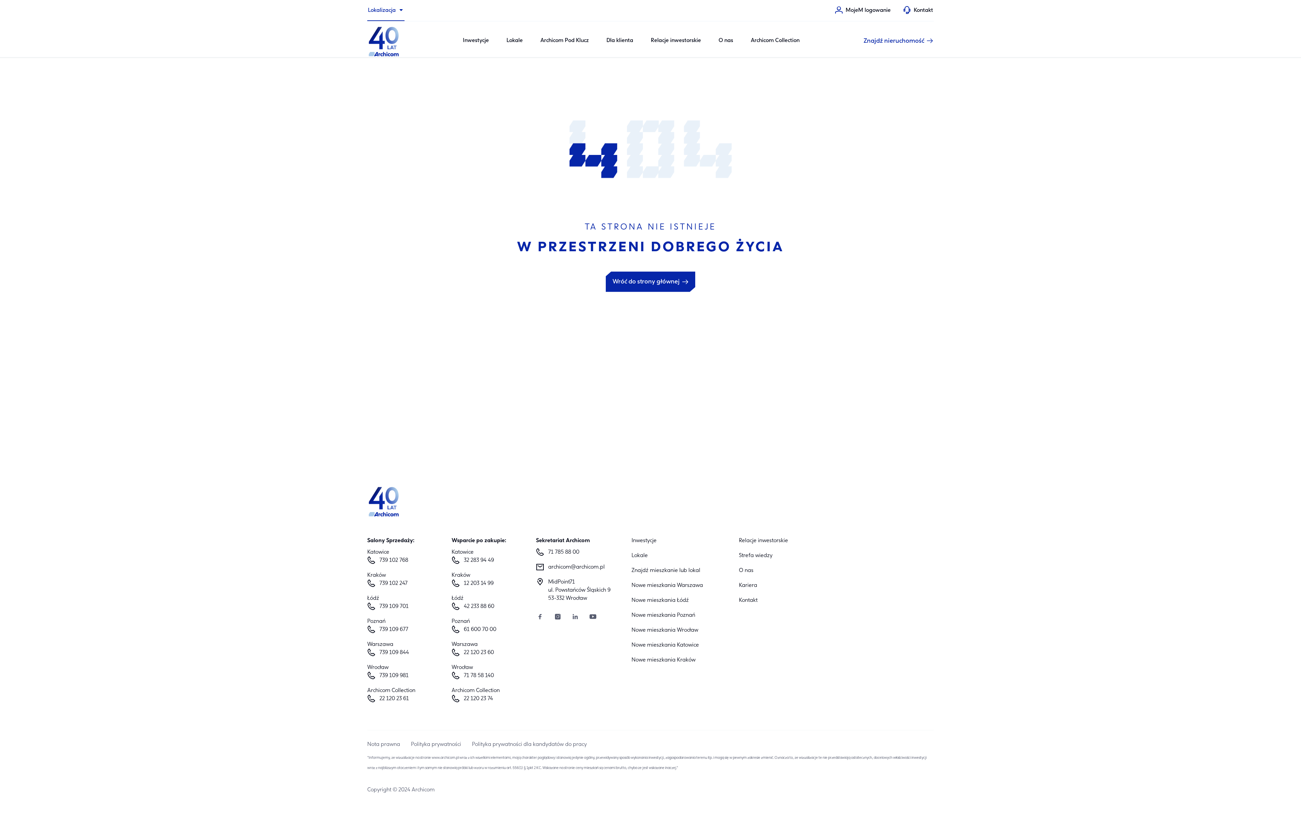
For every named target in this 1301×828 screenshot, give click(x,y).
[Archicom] (384, 40)
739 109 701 (394, 606)
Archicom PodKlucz (564, 40)
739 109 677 (393, 629)
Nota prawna (383, 744)
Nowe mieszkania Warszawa (667, 585)
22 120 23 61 (394, 699)
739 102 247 (393, 583)
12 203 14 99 (479, 583)
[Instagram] (558, 618)
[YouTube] (593, 618)
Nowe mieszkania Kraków (664, 660)
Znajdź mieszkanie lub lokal (666, 570)
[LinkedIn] (575, 618)
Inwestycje (476, 40)
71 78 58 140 (479, 675)
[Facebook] (540, 618)
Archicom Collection (775, 40)
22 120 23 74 (478, 699)
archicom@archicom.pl (576, 567)
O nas (726, 40)
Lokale (515, 40)
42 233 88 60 (479, 606)
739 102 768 (393, 560)
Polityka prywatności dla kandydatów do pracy (529, 744)
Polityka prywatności (436, 744)
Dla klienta (619, 40)
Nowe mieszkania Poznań (663, 615)
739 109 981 (394, 675)
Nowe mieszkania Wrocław (665, 630)
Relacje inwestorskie (676, 40)
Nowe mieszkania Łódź (660, 600)
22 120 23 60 (479, 652)
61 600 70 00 (480, 629)
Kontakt (748, 600)
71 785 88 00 (563, 552)
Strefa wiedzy (755, 555)
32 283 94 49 (479, 560)
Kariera (748, 585)
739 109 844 (394, 652)
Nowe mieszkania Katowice (665, 645)
